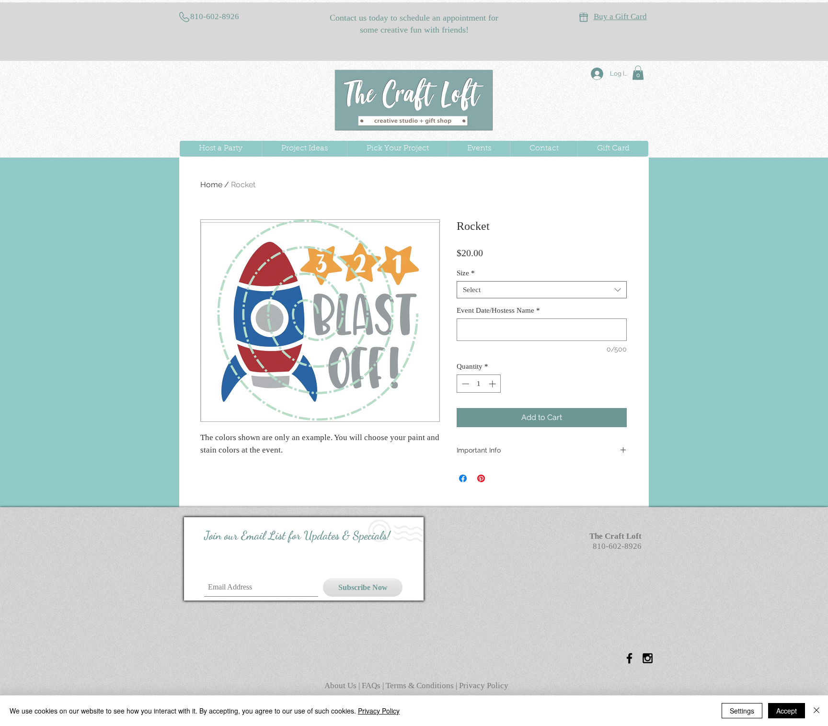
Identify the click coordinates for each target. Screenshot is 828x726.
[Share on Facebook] (463, 478)
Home (211, 184)
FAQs (372, 685)
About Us (341, 685)
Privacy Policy (483, 685)
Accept (786, 710)
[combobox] (542, 289)
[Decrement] (464, 384)
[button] (638, 73)
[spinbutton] (479, 384)
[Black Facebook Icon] (629, 658)
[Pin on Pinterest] (481, 478)
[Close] (816, 710)
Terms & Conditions (420, 685)
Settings (742, 710)
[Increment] (493, 384)
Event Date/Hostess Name (498, 310)
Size (466, 273)
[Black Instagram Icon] (648, 658)
